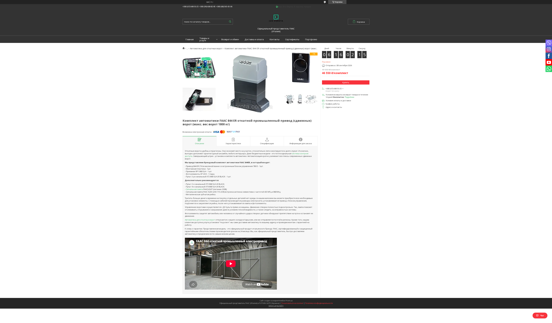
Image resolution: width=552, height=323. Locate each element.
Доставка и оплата (254, 39)
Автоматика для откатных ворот (206, 48)
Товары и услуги (204, 39)
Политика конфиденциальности (319, 303)
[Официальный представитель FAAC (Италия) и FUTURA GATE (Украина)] (276, 18)
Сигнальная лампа (194, 189)
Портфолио (311, 39)
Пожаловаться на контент (292, 303)
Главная (189, 39)
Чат (542, 315)
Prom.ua (289, 300)
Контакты (274, 39)
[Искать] (230, 22)
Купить (345, 82)
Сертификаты (292, 39)
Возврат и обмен (230, 39)
